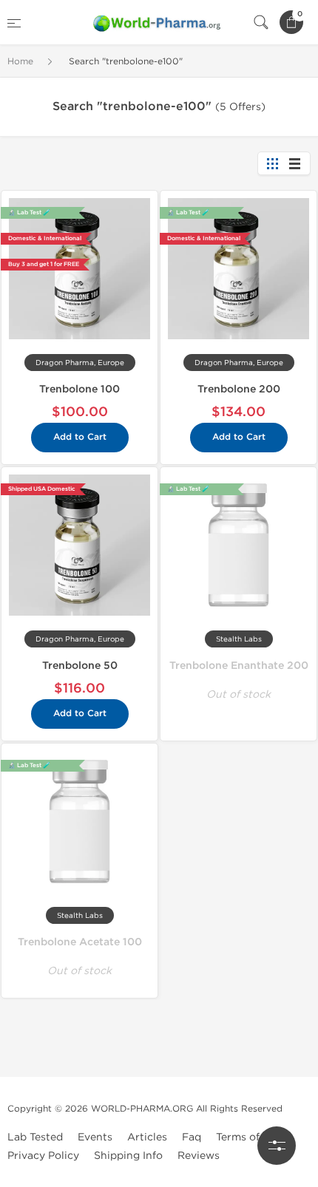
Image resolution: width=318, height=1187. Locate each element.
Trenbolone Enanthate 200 (238, 665)
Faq (191, 1137)
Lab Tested (35, 1137)
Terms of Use (249, 1137)
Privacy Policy (43, 1155)
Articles (147, 1137)
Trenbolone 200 (238, 389)
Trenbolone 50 (80, 665)
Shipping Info (128, 1155)
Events (95, 1137)
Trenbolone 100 (79, 389)
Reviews (198, 1155)
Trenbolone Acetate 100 (80, 942)
